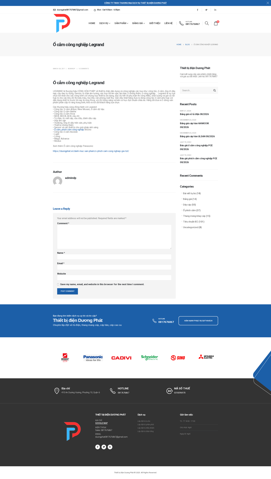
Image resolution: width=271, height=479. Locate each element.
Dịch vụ (103, 23)
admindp (71, 69)
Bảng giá (137, 23)
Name (61, 253)
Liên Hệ (168, 23)
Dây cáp (187, 204)
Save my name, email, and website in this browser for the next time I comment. (102, 284)
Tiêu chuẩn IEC (190, 221)
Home (92, 23)
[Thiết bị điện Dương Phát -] (61, 23)
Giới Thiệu (154, 23)
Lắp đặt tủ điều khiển (146, 428)
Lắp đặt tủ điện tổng (146, 431)
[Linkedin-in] (110, 447)
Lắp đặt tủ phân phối (146, 424)
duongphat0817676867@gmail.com (111, 437)
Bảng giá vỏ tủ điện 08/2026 (194, 114)
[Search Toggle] (207, 23)
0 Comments (84, 69)
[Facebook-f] (97, 447)
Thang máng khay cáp (194, 216)
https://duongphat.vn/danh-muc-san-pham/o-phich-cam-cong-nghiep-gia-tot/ (91, 151)
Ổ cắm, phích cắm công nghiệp (69, 129)
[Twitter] (206, 9)
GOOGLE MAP (101, 423)
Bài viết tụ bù (189, 193)
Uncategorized (190, 227)
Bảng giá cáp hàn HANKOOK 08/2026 (194, 125)
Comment (63, 223)
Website (61, 274)
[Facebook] (197, 9)
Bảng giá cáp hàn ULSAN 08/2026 (197, 136)
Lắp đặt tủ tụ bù (144, 421)
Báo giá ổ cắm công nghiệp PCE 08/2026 (196, 147)
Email (60, 263)
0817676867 (106, 430)
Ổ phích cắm (189, 210)
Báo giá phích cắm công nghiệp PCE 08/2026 (198, 160)
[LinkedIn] (215, 9)
